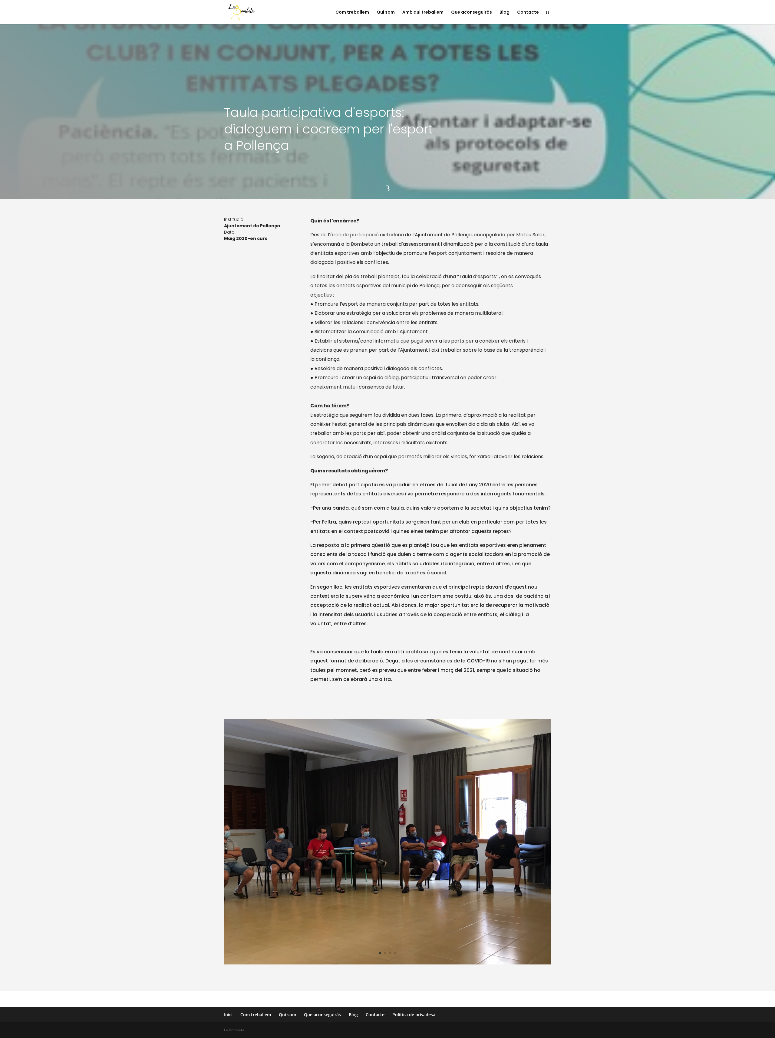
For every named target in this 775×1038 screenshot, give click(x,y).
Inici (228, 1014)
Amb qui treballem (423, 12)
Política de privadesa (413, 1014)
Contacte (528, 12)
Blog (505, 12)
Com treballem (352, 12)
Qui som (386, 12)
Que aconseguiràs (471, 12)
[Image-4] (387, 964)
